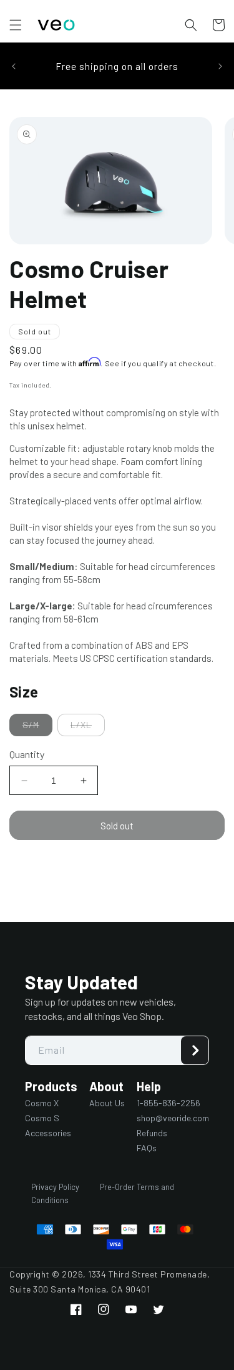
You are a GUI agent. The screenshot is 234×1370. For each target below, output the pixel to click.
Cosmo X (42, 1103)
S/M (37, 727)
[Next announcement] (220, 66)
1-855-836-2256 (168, 1103)
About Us (107, 1103)
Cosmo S (42, 1117)
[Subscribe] (194, 1050)
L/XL (88, 727)
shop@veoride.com (173, 1117)
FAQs (147, 1147)
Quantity (26, 754)
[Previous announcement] (13, 66)
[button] (15, 25)
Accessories (48, 1133)
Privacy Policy (55, 1187)
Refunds (152, 1133)
